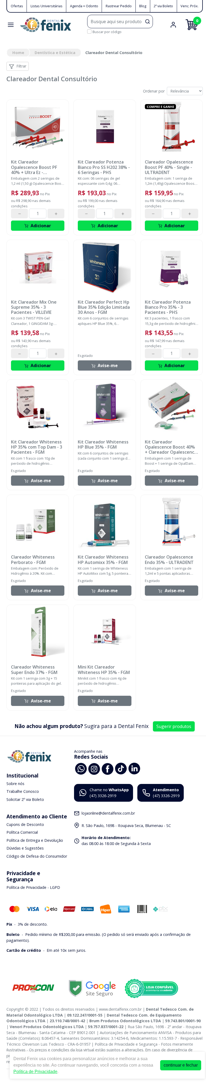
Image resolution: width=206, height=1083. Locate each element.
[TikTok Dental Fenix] (121, 768)
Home (18, 52)
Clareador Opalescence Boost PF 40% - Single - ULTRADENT (169, 167)
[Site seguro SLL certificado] (92, 988)
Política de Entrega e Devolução (34, 840)
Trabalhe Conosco (22, 791)
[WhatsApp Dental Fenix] (80, 768)
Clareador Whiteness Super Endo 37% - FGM (34, 670)
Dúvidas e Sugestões (25, 848)
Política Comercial (22, 832)
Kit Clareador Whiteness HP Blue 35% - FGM (103, 444)
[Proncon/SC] (33, 988)
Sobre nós (15, 783)
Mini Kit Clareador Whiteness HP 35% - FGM (104, 670)
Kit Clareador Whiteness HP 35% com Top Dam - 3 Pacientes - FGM (36, 447)
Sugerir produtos (173, 726)
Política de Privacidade (35, 1071)
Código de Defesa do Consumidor (36, 856)
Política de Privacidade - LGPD (33, 887)
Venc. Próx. (189, 5)
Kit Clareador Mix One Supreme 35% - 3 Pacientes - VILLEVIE (34, 307)
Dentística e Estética (55, 52)
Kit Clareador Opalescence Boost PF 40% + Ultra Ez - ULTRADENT (34, 167)
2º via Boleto (163, 5)
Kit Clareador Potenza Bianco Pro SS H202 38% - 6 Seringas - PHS (104, 167)
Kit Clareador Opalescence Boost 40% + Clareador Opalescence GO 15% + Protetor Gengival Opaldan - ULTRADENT (171, 447)
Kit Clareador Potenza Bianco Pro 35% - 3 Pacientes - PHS (168, 307)
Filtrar (21, 66)
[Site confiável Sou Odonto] (151, 988)
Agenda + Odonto (84, 5)
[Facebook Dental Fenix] (107, 768)
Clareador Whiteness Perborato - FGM (33, 560)
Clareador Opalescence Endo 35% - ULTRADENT (169, 560)
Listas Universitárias (46, 5)
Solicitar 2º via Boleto (25, 799)
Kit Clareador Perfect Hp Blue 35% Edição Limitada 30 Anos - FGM (104, 307)
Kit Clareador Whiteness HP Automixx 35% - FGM (103, 560)
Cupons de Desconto (25, 824)
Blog (142, 5)
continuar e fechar (181, 1065)
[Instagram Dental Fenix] (94, 768)
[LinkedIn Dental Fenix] (134, 768)
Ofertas (17, 5)
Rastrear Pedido (119, 5)
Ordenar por (154, 91)
